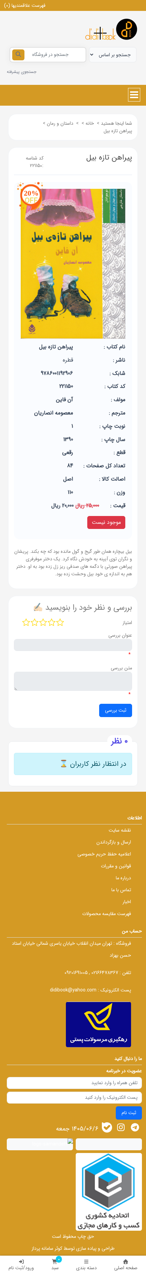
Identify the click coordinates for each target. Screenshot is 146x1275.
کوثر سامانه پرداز (47, 1248)
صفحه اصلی (126, 1268)
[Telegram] (135, 1127)
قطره (68, 360)
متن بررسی (121, 668)
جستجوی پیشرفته (21, 72)
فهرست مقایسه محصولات (106, 913)
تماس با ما (121, 890)
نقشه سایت (120, 830)
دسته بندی (86, 1268)
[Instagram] (120, 1127)
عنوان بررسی (120, 635)
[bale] (107, 1127)
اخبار (127, 902)
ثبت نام (129, 1113)
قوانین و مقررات (116, 866)
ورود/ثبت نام (21, 1268)
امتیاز (127, 622)
